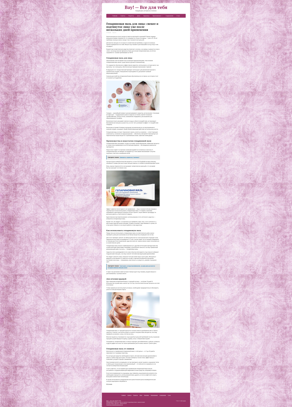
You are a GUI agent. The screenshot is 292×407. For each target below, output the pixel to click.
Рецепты (131, 35)
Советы (123, 35)
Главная (114, 35)
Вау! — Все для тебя (146, 26)
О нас (178, 35)
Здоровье (146, 35)
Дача (138, 35)
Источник (109, 403)
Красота (114, 51)
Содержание (169, 35)
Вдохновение (157, 35)
